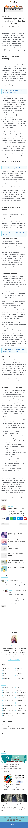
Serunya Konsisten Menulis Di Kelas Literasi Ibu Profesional (16, 561)
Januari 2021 (20, 710)
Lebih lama (22, 524)
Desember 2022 (21, 695)
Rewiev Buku (6, 678)
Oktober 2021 (20, 703)
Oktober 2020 (6, 715)
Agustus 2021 (20, 705)
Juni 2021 (19, 708)
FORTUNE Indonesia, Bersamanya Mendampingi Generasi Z (10, 785)
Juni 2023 (5, 690)
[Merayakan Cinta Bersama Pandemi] (4, 555)
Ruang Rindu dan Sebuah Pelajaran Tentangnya (15, 534)
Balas (3, 606)
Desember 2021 (21, 700)
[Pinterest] (25, 518)
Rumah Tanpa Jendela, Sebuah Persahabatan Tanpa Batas (10, 765)
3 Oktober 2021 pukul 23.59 (15, 580)
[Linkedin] (21, 518)
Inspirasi (5, 500)
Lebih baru (5, 524)
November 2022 (7, 698)
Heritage (19, 670)
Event (4, 670)
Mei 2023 (19, 690)
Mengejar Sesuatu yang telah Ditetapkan (12, 728)
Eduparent (19, 668)
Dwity (6, 580)
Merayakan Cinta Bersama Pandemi (15, 554)
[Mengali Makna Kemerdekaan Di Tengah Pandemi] (4, 548)
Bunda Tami (12, 590)
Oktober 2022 (20, 698)
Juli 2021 (5, 708)
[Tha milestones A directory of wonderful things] (14, 1)
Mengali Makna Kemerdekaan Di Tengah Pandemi (17, 547)
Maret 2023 (6, 692)
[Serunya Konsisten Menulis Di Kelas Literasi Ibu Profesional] (4, 562)
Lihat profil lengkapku (14, 659)
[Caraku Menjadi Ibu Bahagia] (4, 569)
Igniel (16, 825)
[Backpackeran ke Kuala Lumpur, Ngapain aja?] (14, 802)
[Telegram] (14, 518)
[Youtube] (20, 820)
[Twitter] (11, 518)
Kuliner (5, 675)
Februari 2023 (20, 692)
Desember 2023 (7, 687)
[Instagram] (17, 820)
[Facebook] (7, 518)
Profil (18, 675)
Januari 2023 (6, 695)
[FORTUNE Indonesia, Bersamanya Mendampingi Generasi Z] (14, 782)
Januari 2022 (6, 700)
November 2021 (7, 703)
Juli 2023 (19, 687)
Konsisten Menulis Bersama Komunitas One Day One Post (16, 540)
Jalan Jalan (19, 673)
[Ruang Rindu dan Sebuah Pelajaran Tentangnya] (4, 535)
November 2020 (21, 713)
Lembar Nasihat (5, 727)
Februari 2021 (6, 710)
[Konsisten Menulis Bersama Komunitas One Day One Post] (4, 542)
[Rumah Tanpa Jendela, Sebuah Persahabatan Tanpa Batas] (14, 763)
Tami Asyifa (11, 506)
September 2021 (7, 705)
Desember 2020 (7, 713)
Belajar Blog (6, 668)
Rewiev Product (21, 678)
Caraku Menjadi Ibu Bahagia (16, 168)
